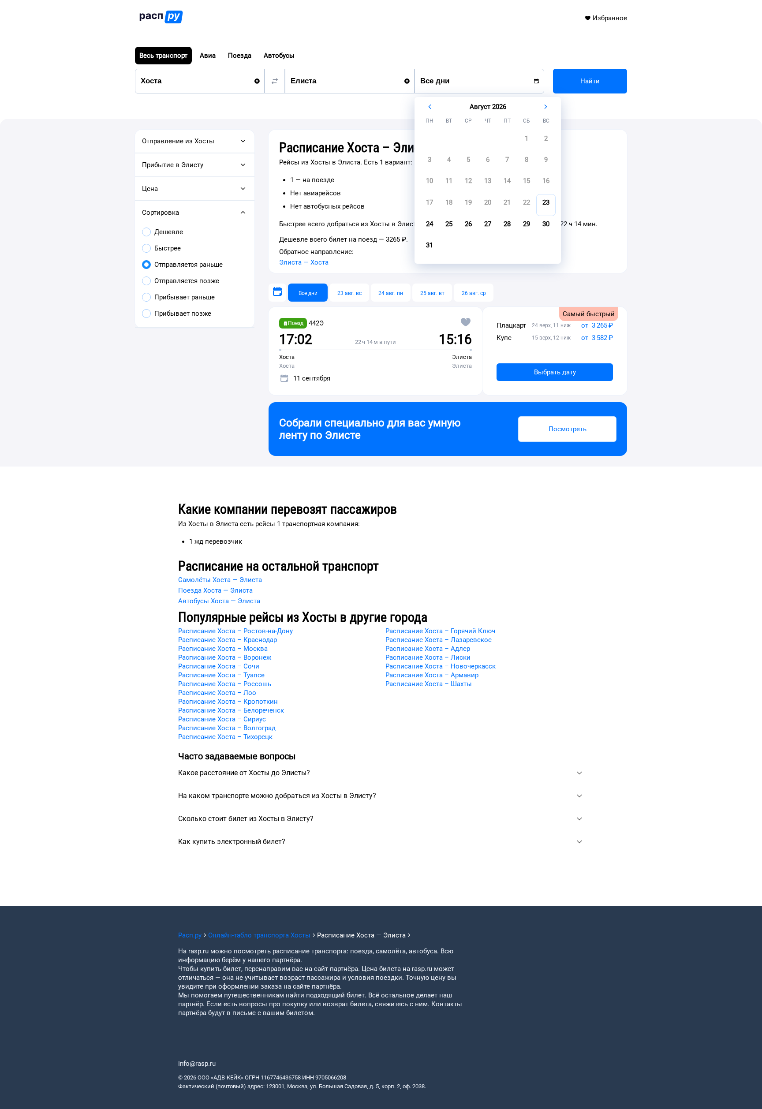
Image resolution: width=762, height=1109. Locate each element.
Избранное (610, 18)
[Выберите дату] (277, 293)
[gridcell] (526, 141)
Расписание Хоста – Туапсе (221, 675)
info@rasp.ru (197, 1064)
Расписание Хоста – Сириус (222, 719)
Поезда (239, 56)
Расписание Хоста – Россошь (224, 684)
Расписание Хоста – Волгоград (227, 728)
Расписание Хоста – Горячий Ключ (440, 631)
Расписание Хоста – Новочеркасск (440, 666)
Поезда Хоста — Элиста (215, 590)
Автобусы (279, 56)
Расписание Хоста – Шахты (428, 684)
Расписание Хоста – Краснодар (227, 640)
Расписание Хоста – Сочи (218, 666)
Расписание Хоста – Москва (223, 649)
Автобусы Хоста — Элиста (219, 601)
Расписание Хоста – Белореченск (231, 710)
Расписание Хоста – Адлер (427, 649)
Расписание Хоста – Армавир (431, 675)
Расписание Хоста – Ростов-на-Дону (235, 631)
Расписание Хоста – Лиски (428, 657)
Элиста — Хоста (304, 262)
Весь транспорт (163, 56)
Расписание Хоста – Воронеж (224, 657)
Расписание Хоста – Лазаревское (438, 640)
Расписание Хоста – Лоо (217, 693)
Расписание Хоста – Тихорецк (225, 737)
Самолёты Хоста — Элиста (220, 580)
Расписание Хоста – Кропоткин (228, 702)
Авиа (208, 56)
